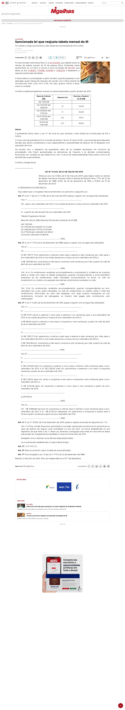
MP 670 (71, 68)
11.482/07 (32, 70)
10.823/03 (60, 70)
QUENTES (51, 3)
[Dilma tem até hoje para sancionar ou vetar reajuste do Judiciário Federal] (21, 506)
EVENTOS (90, 3)
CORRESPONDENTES (81, 3)
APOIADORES (59, 3)
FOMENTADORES (69, 3)
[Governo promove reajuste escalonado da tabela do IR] (21, 515)
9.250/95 (50, 70)
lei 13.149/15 (55, 63)
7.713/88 (41, 70)
